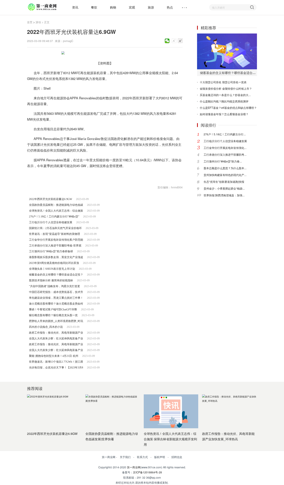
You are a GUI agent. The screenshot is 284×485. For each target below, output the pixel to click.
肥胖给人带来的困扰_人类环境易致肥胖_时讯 (56, 321)
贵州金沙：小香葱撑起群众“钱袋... (224, 188)
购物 (113, 7)
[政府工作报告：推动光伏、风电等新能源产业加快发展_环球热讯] (229, 411)
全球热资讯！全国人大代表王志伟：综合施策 (56, 210)
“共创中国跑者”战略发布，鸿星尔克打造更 (54, 286)
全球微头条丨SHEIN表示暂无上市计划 (52, 268)
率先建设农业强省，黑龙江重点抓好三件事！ (56, 297)
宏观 (132, 7)
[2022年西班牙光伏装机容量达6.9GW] (54, 411)
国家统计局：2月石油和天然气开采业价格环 (55, 228)
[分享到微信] (167, 41)
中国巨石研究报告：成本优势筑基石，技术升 (56, 292)
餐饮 (94, 7)
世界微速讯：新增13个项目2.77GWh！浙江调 (56, 361)
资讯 (75, 7)
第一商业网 (133, 467)
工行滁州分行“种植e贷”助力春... (223, 161)
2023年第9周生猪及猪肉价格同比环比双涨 (54, 263)
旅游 (151, 7)
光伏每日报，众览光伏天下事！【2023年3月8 (56, 367)
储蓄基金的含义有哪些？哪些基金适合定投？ (56, 274)
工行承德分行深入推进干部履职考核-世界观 (55, 245)
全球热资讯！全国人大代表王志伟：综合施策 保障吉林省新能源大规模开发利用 (170, 439)
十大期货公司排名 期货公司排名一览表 (223, 82)
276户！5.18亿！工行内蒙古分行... (225, 134)
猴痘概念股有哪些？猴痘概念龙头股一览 (53, 315)
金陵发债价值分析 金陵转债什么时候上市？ (226, 88)
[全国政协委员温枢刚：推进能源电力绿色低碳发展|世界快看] (112, 411)
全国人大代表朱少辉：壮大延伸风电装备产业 (56, 338)
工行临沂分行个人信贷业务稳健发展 (50, 222)
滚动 (38, 22)
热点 (170, 7)
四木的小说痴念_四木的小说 (46, 326)
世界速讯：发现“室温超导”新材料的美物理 (54, 234)
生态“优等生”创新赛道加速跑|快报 (224, 182)
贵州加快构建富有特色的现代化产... (225, 175)
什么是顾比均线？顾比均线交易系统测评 (224, 101)
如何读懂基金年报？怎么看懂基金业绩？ (224, 114)
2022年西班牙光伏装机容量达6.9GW (50, 199)
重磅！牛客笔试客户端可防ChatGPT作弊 (53, 309)
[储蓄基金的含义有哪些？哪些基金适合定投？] (227, 51)
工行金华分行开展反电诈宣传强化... (225, 148)
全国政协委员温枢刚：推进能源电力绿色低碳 (56, 204)
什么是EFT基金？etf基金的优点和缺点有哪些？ (228, 108)
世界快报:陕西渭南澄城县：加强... (224, 195)
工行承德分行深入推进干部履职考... (225, 154)
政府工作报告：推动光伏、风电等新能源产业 (56, 332)
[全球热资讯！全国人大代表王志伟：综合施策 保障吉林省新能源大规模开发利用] (171, 411)
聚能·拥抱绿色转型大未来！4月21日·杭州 (53, 356)
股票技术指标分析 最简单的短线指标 (51, 280)
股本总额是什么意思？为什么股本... (225, 168)
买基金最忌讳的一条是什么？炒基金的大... (225, 95)
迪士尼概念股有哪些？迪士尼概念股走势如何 (56, 303)
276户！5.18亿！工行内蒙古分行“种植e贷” (54, 216)
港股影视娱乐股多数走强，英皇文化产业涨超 (56, 257)
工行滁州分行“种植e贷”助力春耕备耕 (51, 251)
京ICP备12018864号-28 (147, 472)
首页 (29, 22)
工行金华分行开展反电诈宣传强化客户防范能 (56, 239)
